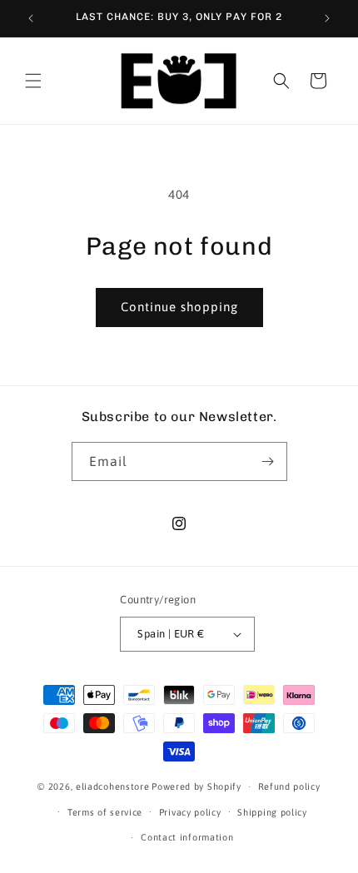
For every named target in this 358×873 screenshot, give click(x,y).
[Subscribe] (268, 461)
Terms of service (104, 812)
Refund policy (289, 786)
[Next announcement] (327, 18)
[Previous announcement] (30, 18)
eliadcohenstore (113, 786)
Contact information (187, 837)
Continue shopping (179, 307)
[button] (33, 80)
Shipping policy (272, 812)
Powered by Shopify (196, 786)
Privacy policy (190, 812)
